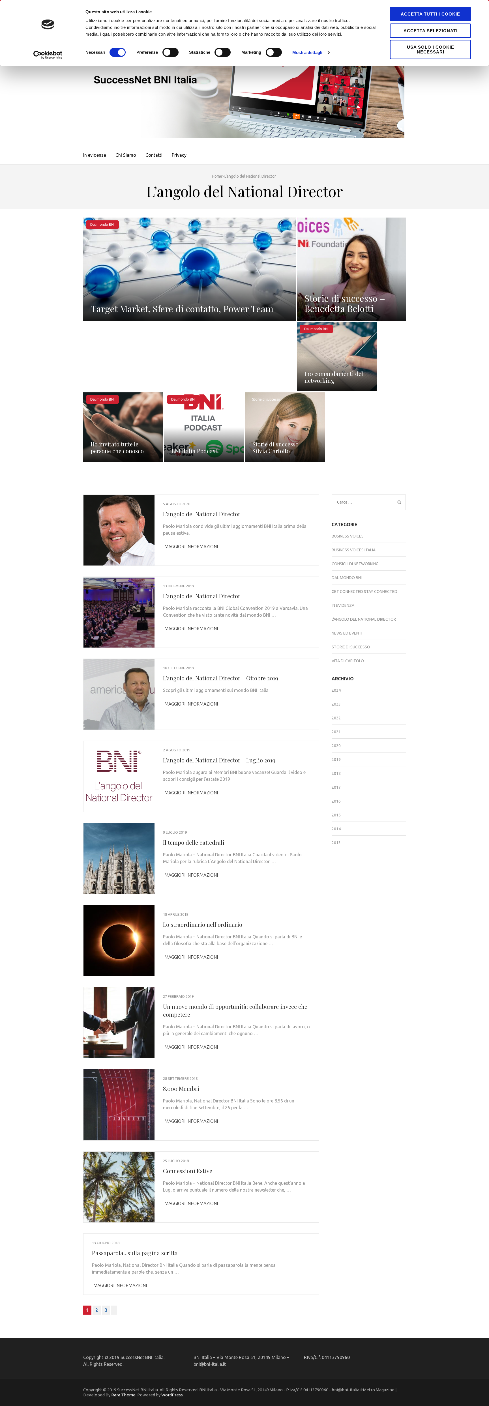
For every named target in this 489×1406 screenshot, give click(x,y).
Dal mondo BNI (102, 224)
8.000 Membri (181, 1088)
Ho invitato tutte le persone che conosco (117, 447)
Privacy (179, 155)
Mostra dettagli (307, 52)
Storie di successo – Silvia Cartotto (277, 447)
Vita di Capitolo (348, 661)
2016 (336, 801)
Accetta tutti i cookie (430, 14)
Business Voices (348, 536)
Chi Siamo (125, 155)
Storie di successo (318, 224)
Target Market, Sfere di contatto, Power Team (182, 308)
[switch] (170, 52)
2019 (336, 759)
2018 (336, 773)
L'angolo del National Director (364, 619)
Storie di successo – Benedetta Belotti (344, 303)
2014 (336, 829)
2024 (336, 690)
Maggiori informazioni (191, 546)
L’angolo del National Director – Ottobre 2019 (220, 678)
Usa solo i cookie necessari (430, 49)
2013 (336, 842)
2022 (336, 718)
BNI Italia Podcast (194, 451)
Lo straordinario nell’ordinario (202, 924)
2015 (336, 815)
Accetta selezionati (431, 30)
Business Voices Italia (354, 550)
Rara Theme (123, 1394)
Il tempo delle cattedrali (193, 842)
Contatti (153, 155)
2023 (336, 704)
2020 (336, 745)
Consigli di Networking (355, 564)
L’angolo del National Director (201, 514)
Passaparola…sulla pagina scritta (135, 1253)
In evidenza (94, 155)
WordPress (172, 1394)
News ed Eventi (347, 633)
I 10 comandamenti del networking (333, 377)
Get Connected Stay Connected (364, 591)
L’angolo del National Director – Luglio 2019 (219, 760)
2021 (336, 732)
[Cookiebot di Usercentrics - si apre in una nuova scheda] (48, 55)
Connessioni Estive (187, 1171)
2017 (336, 787)
